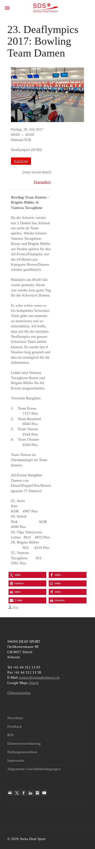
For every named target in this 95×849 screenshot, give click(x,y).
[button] (27, 575)
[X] (17, 793)
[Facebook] (24, 793)
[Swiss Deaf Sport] (45, 8)
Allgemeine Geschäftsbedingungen (34, 769)
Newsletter (15, 718)
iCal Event (21, 161)
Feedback (14, 726)
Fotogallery (42, 182)
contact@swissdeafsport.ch (39, 677)
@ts (15, 607)
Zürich (34, 683)
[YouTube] (44, 793)
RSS (10, 735)
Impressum (15, 760)
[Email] (10, 793)
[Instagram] (37, 793)
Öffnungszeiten (19, 693)
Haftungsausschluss (22, 752)
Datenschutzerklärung (24, 743)
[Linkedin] (31, 793)
